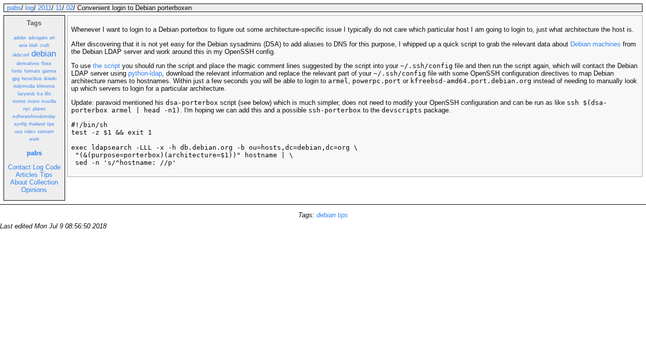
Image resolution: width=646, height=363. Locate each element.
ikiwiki (50, 78)
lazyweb (26, 93)
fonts (17, 71)
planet (39, 108)
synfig (20, 124)
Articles (27, 174)
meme (19, 101)
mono (33, 101)
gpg (16, 78)
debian (43, 53)
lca (40, 93)
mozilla (48, 101)
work (34, 139)
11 (59, 8)
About (18, 182)
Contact (19, 167)
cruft (44, 45)
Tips (46, 174)
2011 (44, 8)
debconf (21, 54)
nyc (27, 108)
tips (51, 124)
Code (53, 167)
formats (32, 71)
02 (69, 8)
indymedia (24, 86)
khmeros (46, 86)
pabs (14, 8)
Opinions (34, 190)
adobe (20, 37)
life (48, 93)
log (29, 8)
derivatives (28, 63)
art (52, 37)
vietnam (45, 131)
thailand (37, 124)
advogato (37, 37)
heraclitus (32, 78)
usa (18, 131)
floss (46, 63)
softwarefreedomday (34, 116)
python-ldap (145, 73)
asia (23, 45)
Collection (43, 182)
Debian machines (595, 44)
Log (38, 167)
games (49, 71)
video (29, 131)
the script (106, 66)
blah (33, 45)
